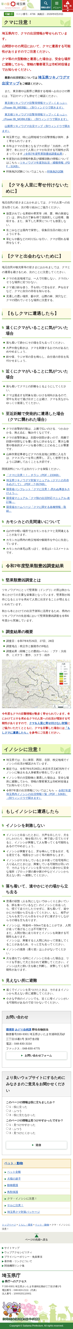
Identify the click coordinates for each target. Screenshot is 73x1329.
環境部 (10, 1029)
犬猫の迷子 (14, 1178)
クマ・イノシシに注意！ (22, 1198)
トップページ (9, 1224)
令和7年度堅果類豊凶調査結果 (43, 153)
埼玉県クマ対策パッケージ (23, 1211)
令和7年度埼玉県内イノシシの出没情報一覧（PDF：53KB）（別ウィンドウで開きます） (38, 794)
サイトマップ (11, 1247)
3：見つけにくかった (22, 1133)
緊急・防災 (68, 7)
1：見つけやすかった (22, 1124)
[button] (45, 5)
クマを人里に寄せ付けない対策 (48, 723)
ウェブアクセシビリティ (18, 1252)
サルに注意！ (15, 1205)
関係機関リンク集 (14, 1265)
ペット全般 (14, 1171)
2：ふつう (15, 1110)
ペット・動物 (13, 1163)
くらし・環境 (25, 1224)
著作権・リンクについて (18, 1261)
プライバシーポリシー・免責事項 (23, 1256)
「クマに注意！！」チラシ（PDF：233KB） (33, 475)
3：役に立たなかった (22, 1115)
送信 (38, 1144)
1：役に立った (18, 1106)
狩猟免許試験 (55, 171)
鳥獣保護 (12, 1191)
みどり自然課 (23, 1029)
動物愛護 (12, 1185)
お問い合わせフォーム (38, 1055)
